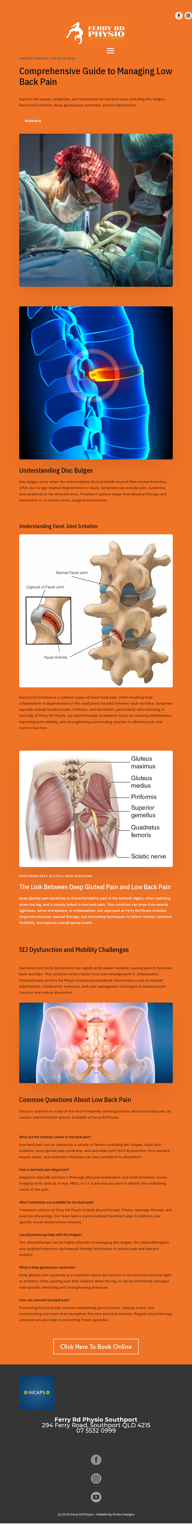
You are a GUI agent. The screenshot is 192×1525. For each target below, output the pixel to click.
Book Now (33, 121)
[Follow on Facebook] (179, 15)
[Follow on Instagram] (188, 15)
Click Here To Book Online (96, 1346)
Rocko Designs (123, 1514)
